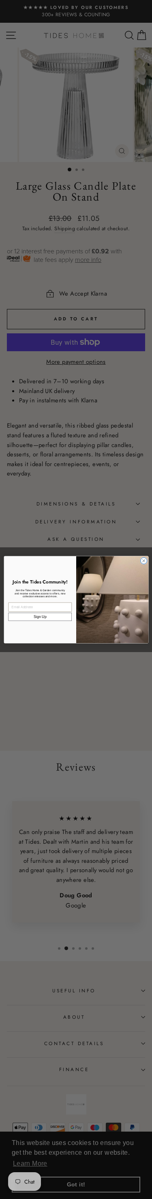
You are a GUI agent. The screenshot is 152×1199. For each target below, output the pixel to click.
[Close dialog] (143, 560)
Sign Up (39, 617)
